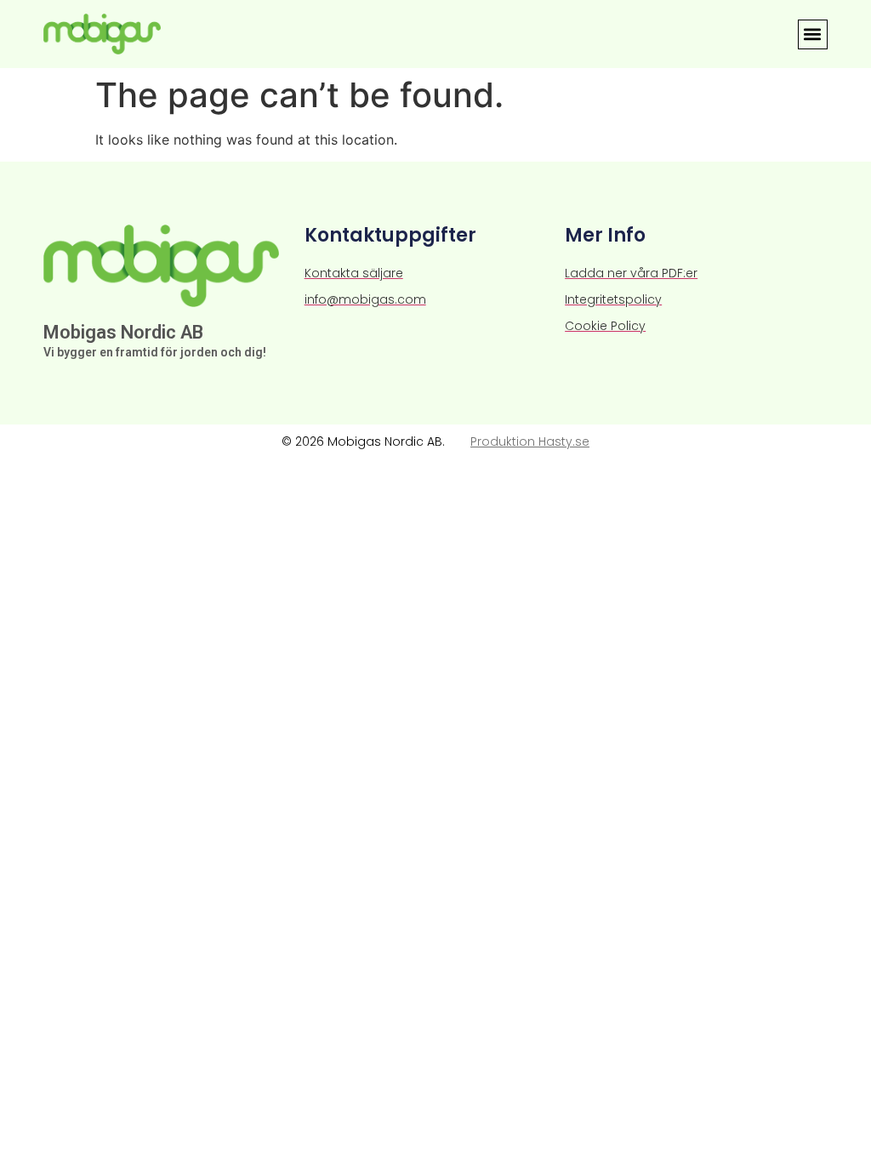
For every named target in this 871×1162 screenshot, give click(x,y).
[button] (813, 34)
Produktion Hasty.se (529, 441)
